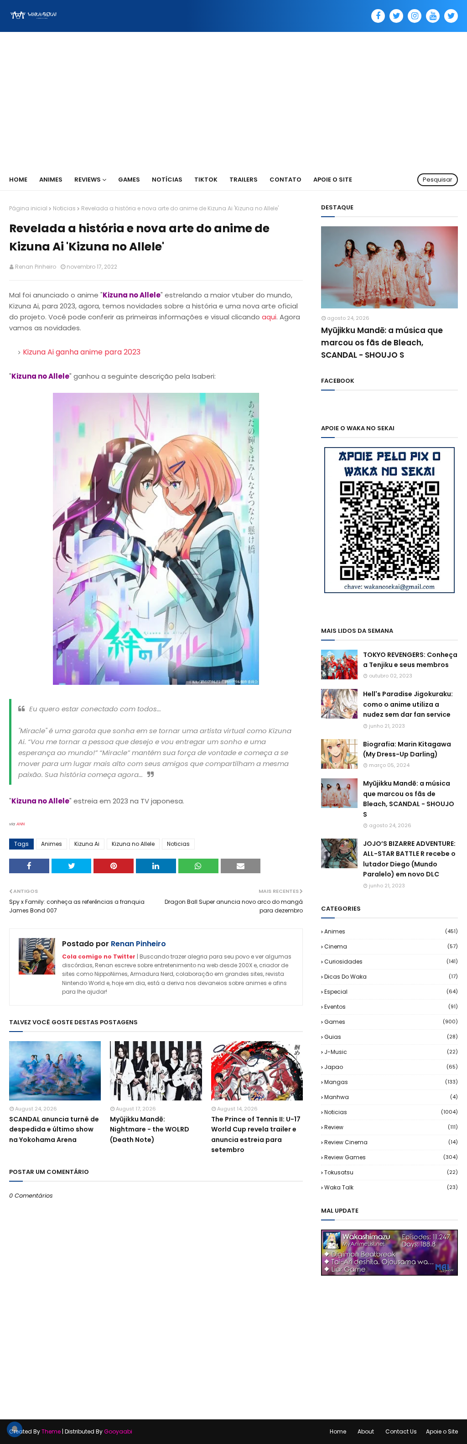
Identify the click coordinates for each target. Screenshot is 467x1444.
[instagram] (414, 16)
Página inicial (28, 208)
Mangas (391, 1082)
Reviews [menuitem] (87, 179)
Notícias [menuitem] (167, 179)
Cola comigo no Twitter (98, 956)
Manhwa (391, 1097)
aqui (269, 317)
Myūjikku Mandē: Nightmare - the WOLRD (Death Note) (149, 1129)
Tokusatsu (391, 1172)
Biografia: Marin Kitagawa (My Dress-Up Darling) (407, 749)
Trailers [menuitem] (243, 179)
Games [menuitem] (129, 179)
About (366, 1431)
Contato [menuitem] (285, 179)
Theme (51, 1431)
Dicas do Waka (391, 976)
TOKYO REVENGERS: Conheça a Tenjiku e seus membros (410, 659)
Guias (391, 1037)
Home (338, 1431)
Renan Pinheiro (35, 267)
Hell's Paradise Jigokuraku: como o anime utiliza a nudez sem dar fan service (408, 704)
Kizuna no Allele (133, 844)
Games (391, 1022)
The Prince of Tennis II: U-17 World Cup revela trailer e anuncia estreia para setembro (256, 1134)
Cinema (391, 946)
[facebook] (378, 16)
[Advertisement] (233, 100)
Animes (51, 844)
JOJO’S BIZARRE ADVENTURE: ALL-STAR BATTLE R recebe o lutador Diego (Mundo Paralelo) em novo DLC (409, 859)
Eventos (391, 1007)
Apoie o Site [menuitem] (332, 179)
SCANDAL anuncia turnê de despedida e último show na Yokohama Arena (54, 1129)
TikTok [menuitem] (206, 179)
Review (391, 1127)
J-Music (391, 1052)
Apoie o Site (442, 1431)
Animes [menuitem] (50, 179)
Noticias (64, 208)
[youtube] (433, 16)
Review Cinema (391, 1142)
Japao (391, 1067)
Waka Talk (391, 1187)
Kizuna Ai (86, 844)
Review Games (391, 1157)
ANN (20, 824)
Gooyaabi (118, 1431)
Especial (391, 992)
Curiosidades (391, 961)
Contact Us (401, 1431)
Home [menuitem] (18, 179)
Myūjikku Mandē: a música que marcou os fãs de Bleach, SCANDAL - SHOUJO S (382, 342)
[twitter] (396, 16)
